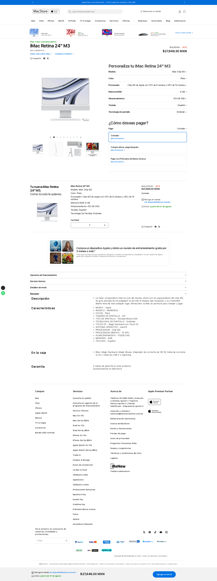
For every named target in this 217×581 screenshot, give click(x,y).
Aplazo (76, 519)
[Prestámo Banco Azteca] (79, 550)
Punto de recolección (83, 465)
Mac (37, 398)
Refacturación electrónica (122, 419)
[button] (32, 2)
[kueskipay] (148, 541)
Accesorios (40, 428)
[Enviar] (66, 540)
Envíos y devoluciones (121, 429)
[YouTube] (161, 532)
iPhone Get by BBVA (82, 440)
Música (38, 418)
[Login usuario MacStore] (180, 11)
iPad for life (78, 425)
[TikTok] (155, 532)
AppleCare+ (78, 480)
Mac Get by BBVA (81, 421)
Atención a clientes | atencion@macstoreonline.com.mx (126, 412)
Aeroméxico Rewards (83, 524)
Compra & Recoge (81, 460)
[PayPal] (79, 542)
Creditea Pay (79, 504)
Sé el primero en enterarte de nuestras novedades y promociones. (50, 531)
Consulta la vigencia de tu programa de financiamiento (86, 404)
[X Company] (144, 532)
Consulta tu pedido (82, 398)
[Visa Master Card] (93, 542)
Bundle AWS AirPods (45, 433)
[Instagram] (166, 532)
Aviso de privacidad (119, 438)
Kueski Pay (78, 499)
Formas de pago (118, 433)
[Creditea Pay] (161, 541)
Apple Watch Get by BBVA (85, 450)
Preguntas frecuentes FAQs (123, 443)
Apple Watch (41, 413)
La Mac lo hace (80, 470)
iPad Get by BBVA (81, 430)
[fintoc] (93, 550)
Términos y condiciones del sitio (125, 453)
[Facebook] (149, 532)
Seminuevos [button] (180, 21)
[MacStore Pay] (134, 541)
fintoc (76, 514)
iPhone (38, 408)
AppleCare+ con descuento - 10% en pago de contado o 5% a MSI (108, 2)
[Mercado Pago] (120, 542)
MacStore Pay (79, 495)
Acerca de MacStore (120, 424)
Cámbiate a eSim (81, 485)
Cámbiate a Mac (80, 475)
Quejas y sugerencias (120, 448)
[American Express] (106, 542)
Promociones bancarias (84, 490)
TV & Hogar (40, 423)
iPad (37, 403)
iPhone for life (79, 435)
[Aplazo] (106, 550)
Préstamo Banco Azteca (84, 509)
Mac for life (78, 416)
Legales (114, 458)
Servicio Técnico (81, 411)
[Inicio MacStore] (45, 11)
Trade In (77, 455)
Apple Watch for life (82, 445)
